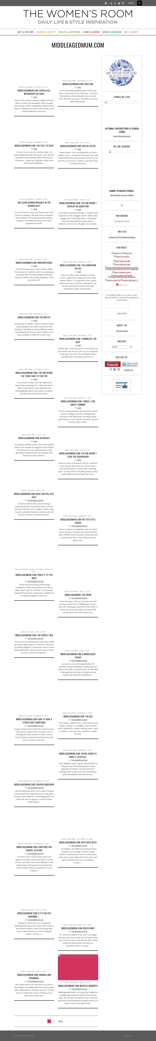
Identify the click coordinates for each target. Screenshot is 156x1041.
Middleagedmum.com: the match (34, 317)
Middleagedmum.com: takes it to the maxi (34, 576)
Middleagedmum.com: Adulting (78, 84)
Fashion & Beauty (46, 32)
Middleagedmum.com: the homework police (78, 267)
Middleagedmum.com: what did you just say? (34, 495)
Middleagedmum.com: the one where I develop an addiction (78, 204)
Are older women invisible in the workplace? (34, 204)
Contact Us (128, 370)
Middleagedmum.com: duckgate (34, 438)
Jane (35, 97)
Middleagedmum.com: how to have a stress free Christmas (34, 721)
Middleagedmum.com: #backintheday (34, 262)
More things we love (122, 136)
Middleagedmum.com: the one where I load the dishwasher (78, 455)
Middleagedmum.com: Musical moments (78, 985)
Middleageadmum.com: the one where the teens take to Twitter (34, 374)
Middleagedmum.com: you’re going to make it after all (78, 755)
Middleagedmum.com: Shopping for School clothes (34, 848)
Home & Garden (91, 32)
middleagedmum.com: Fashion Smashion (34, 784)
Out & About (131, 32)
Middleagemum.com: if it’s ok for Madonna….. (34, 915)
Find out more (122, 331)
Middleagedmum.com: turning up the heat (78, 340)
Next (60, 1021)
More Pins (123, 285)
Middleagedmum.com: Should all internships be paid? (34, 92)
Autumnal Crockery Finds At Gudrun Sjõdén (122, 130)
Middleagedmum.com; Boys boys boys (78, 842)
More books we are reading (122, 195)
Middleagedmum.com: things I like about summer (78, 403)
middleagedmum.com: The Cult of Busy (34, 145)
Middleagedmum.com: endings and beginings (34, 976)
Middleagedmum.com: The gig (78, 716)
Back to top (127, 1035)
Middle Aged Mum (112, 32)
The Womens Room (35, 500)
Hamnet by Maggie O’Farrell (121, 190)
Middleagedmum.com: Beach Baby (77, 928)
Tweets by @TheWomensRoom (121, 237)
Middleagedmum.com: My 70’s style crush (78, 521)
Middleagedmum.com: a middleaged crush (78, 655)
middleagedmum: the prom (78, 594)
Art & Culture (26, 32)
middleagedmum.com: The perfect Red (34, 635)
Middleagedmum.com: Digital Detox (78, 146)
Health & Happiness (69, 32)
